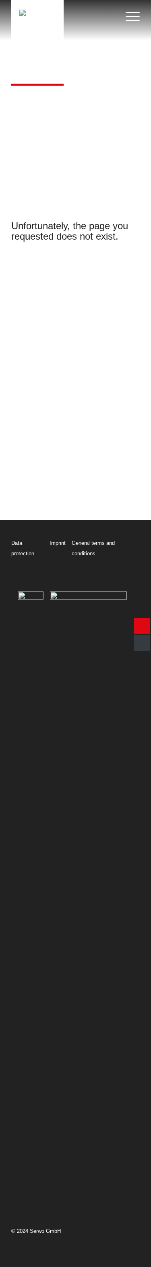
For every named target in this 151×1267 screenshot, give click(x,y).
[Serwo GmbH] (37, 42)
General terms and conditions (93, 548)
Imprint (58, 543)
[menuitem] (129, 6)
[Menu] (129, 6)
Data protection (22, 548)
